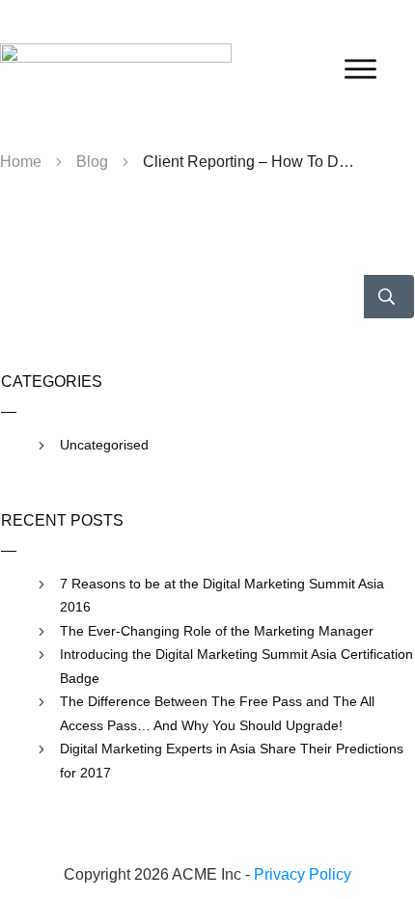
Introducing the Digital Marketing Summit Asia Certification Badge (236, 666)
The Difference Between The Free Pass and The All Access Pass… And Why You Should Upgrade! (217, 713)
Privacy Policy (302, 874)
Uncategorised (104, 444)
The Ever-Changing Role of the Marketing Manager (217, 631)
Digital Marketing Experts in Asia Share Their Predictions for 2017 (231, 760)
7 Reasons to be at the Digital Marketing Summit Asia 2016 (222, 595)
